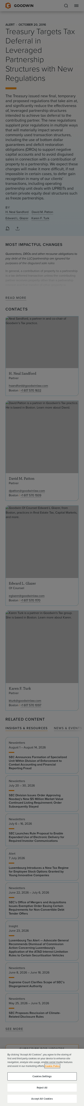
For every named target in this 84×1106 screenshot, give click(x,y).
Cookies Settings (42, 1076)
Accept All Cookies (42, 1099)
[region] (42, 1077)
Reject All (42, 1087)
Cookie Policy (52, 1066)
